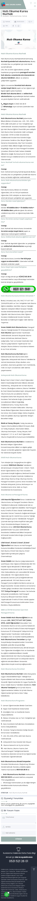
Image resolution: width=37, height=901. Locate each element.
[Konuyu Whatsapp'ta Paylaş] (18, 26)
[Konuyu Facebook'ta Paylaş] (13, 26)
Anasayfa (6, 16)
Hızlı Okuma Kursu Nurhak (18, 793)
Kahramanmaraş (15, 16)
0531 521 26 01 (18, 861)
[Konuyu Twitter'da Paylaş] (16, 26)
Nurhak (25, 16)
